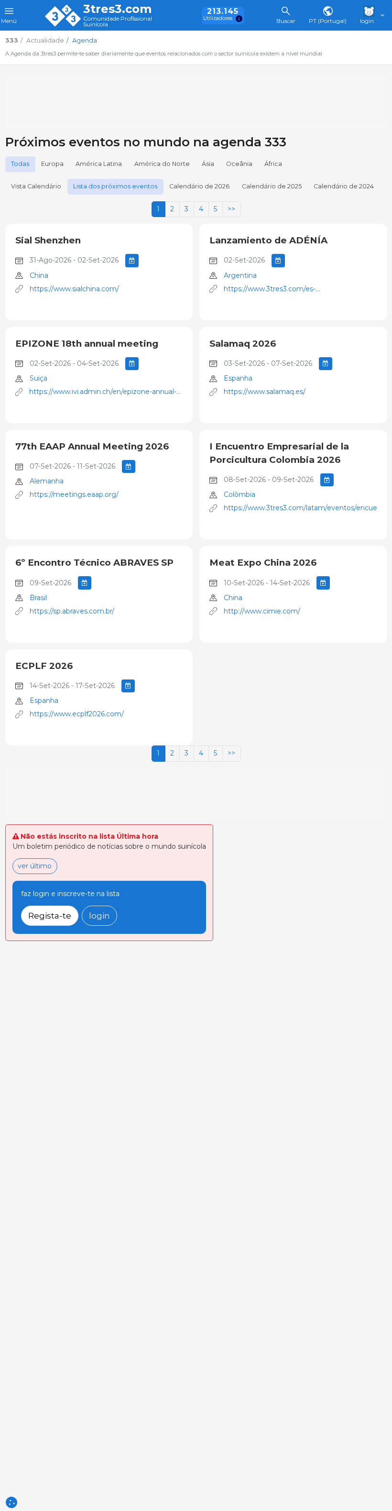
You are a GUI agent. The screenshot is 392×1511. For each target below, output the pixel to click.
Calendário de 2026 (199, 186)
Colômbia (239, 494)
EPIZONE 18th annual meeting (86, 343)
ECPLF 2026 (44, 665)
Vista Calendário (36, 186)
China (39, 275)
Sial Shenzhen (48, 240)
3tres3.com (117, 9)
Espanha (238, 378)
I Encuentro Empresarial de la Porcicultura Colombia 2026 (279, 453)
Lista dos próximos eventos (115, 186)
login (99, 915)
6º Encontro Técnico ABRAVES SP (94, 562)
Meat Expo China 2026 (262, 562)
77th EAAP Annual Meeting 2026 (92, 446)
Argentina (240, 275)
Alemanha (47, 481)
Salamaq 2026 (242, 343)
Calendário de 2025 (272, 186)
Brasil (38, 597)
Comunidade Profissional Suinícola (117, 22)
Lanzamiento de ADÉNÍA (268, 240)
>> (231, 209)
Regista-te (49, 915)
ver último (35, 866)
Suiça (38, 378)
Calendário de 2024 (344, 186)
